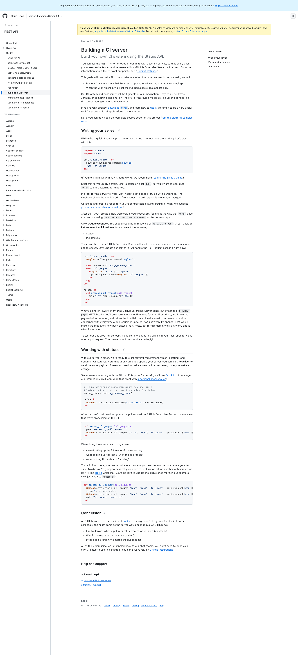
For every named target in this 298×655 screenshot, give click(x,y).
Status (126, 605)
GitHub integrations (161, 549)
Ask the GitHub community (97, 580)
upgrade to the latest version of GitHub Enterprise (120, 31)
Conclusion (91, 513)
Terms (107, 605)
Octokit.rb (171, 375)
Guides (97, 40)
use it (153, 107)
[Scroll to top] (291, 648)
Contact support (92, 585)
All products (12, 25)
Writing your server (98, 130)
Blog (162, 605)
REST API (11, 32)
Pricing (135, 605)
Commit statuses (146, 71)
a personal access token (152, 378)
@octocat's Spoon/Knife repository (102, 207)
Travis (98, 472)
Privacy (116, 605)
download (117, 107)
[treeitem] (26, 42)
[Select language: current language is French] (293, 16)
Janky (126, 521)
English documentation (226, 5)
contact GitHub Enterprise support (191, 31)
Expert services (149, 605)
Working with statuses (101, 349)
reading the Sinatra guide (167, 177)
